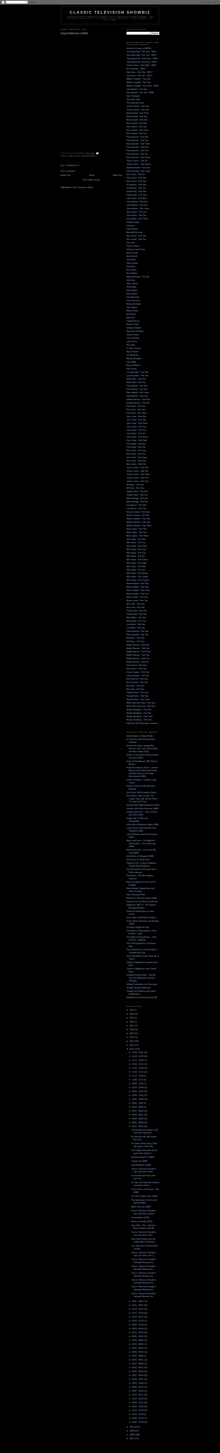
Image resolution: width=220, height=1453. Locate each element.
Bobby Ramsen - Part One (137, 645)
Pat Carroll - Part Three (136, 413)
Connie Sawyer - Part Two (137, 675)
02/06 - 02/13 (138, 1402)
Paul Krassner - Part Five (137, 150)
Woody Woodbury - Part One (138, 709)
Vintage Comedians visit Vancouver (141, 984)
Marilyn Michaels (133, 304)
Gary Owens (131, 307)
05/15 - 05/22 (138, 1348)
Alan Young (131, 369)
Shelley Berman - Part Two (138, 403)
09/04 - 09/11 (138, 1115)
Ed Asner (130, 225)
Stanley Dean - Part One (137, 491)
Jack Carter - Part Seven (137, 437)
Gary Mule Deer (133, 99)
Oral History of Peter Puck (137, 859)
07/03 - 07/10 (138, 1321)
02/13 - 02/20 (138, 1399)
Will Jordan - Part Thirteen (137, 580)
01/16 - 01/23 (138, 1414)
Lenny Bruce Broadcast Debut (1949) (142, 824)
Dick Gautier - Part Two (136, 127)
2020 (132, 1014)
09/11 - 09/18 (138, 1111)
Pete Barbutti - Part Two (136, 389)
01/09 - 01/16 (138, 1418)
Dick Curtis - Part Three (136, 457)
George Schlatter (133, 328)
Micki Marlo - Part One (136, 617)
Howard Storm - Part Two (137, 696)
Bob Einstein (132, 256)
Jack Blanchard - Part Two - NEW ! (141, 55)
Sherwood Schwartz (135, 331)
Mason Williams (133, 365)
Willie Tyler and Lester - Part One (140, 703)
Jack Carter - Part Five (136, 430)
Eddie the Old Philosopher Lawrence (142, 723)
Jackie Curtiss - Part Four (137, 481)
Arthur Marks (132, 290)
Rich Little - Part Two (135, 607)
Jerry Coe (130, 242)
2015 (132, 1033)
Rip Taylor (130, 345)
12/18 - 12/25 (138, 1056)
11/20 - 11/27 (138, 1072)
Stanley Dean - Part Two (137, 495)
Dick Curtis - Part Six (135, 174)
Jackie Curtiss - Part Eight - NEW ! (141, 65)
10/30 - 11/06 (138, 1083)
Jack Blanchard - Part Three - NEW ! (142, 58)
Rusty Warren (132, 351)
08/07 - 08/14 (138, 1301)
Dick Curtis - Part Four (136, 461)
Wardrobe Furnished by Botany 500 (141, 997)
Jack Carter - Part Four (136, 427)
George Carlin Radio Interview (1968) (142, 808)
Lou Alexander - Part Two (137, 375)
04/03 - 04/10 (138, 1371)
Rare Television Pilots (135, 894)
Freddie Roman (133, 321)
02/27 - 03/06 (138, 1391)
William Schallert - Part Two (138, 82)
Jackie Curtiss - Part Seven (138, 164)
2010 (132, 1427)
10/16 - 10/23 (138, 1091)
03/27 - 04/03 (138, 1375)
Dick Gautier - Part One (136, 123)
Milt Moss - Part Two (135, 641)
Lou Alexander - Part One (137, 372)
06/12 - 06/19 (138, 1332)
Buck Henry (131, 270)
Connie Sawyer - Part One (137, 672)
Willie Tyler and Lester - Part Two (140, 706)
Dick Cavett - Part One (136, 236)
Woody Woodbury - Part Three (139, 716)
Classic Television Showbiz (110, 12)
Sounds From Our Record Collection (142, 901)
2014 (132, 1037)
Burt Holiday (131, 273)
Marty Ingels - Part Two (136, 532)
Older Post (117, 175)
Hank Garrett (132, 263)
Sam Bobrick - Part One (136, 89)
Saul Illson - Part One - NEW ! (139, 72)
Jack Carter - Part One (136, 416)
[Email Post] (97, 153)
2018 (132, 1022)
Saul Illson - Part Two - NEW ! (139, 75)
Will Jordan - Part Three (136, 546)
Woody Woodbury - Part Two (138, 713)
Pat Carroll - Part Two (135, 409)
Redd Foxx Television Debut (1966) (141, 898)
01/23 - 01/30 (138, 1410)
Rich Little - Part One (135, 604)
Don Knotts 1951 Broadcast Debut (141, 792)
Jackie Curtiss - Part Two (137, 471)
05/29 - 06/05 (138, 1340)
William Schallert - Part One (138, 79)
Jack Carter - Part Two (136, 420)
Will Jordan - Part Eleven (137, 573)
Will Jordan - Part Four (136, 549)
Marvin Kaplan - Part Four (137, 594)
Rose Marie (131, 287)
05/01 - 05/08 (138, 1356)
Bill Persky (131, 314)
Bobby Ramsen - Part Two (137, 648)
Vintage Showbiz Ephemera (138, 988)
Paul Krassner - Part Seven (138, 157)
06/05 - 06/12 (138, 1336)
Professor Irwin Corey (135, 249)
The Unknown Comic (135, 103)
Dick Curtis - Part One (136, 450)
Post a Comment (68, 171)
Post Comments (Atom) (83, 187)
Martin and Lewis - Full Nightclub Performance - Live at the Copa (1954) (141, 843)
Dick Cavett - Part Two (136, 239)
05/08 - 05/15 (138, 1352)
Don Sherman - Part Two (137, 682)
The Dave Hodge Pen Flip (137, 927)
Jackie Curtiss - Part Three (138, 474)
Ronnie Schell (132, 324)
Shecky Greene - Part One (138, 512)
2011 (132, 1049)
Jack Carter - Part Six (135, 433)
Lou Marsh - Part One (135, 624)
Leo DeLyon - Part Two (136, 508)
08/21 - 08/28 (138, 1122)
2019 (132, 1018)
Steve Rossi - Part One (136, 665)
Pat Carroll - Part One (135, 406)
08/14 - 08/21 (138, 1126)
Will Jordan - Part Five (136, 553)
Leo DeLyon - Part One (136, 505)
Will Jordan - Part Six (135, 556)
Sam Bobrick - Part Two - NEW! (140, 92)
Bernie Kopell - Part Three (137, 113)
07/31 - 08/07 (138, 1305)
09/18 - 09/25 (138, 1107)
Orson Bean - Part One (136, 212)
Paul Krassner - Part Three (138, 144)
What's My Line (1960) (141, 1207)
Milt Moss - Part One (135, 638)
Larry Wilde (131, 362)
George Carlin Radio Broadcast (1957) (142, 805)
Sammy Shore (132, 335)
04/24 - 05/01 (138, 1360)
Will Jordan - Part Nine (136, 566)
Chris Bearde (132, 229)
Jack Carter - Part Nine (136, 198)
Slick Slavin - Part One (136, 178)
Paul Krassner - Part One (137, 137)
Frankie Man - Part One (136, 611)
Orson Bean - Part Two (136, 215)
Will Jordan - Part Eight (136, 563)
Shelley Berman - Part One (138, 399)
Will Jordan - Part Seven (137, 559)
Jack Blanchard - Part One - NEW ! (141, 51)
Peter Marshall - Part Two (137, 635)
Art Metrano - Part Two (136, 188)
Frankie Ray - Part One (136, 191)
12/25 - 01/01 (138, 1052)
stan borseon (88, 156)
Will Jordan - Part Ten (135, 570)
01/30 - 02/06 (138, 1406)
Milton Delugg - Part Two (137, 501)
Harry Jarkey (132, 283)
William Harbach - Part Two (138, 522)
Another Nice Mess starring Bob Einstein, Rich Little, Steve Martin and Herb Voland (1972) (142, 749)
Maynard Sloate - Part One (138, 167)
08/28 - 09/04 (138, 1119)
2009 (132, 1431)
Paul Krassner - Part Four (137, 147)
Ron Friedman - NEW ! (136, 69)
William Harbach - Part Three (138, 525)
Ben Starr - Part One (135, 686)
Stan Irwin (130, 280)
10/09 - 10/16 (138, 1095)
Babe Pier (130, 317)
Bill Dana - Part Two (135, 488)
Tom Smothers (132, 338)
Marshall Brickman (134, 232)
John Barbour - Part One (137, 201)
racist (77, 156)
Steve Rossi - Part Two (136, 669)
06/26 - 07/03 (138, 1325)
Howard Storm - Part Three (138, 699)
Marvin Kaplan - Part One (137, 583)
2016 (132, 1029)
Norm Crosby (132, 253)
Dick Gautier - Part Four (136, 133)
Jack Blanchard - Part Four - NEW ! (141, 62)
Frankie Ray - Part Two (136, 195)
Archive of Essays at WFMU (138, 48)
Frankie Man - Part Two (136, 614)
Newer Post (66, 175)
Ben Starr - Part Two (135, 689)
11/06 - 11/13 (138, 1080)
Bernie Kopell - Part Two (136, 116)
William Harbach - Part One (138, 519)
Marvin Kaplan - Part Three (138, 590)
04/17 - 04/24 (138, 1363)
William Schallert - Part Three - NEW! (142, 86)
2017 (132, 1025)
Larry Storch (131, 341)
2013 (132, 1041)
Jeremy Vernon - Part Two (137, 109)
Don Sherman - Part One (137, 679)
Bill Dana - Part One (135, 485)
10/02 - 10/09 (138, 1099)
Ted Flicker (131, 259)
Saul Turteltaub (133, 96)
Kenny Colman (132, 246)
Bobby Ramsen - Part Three (138, 651)
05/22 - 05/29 (138, 1344)
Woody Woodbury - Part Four (139, 720)
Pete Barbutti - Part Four (137, 396)
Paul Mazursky (132, 297)
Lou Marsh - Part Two (135, 628)
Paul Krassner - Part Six (137, 154)
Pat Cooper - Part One (136, 444)
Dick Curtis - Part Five (136, 464)
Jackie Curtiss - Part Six (137, 161)
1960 (71, 156)
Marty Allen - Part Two (136, 382)
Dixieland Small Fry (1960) (142, 1157)
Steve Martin (132, 294)
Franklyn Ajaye (132, 222)
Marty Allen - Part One (136, 379)
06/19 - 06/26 (138, 1328)
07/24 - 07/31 (138, 1309)
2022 (132, 1010)
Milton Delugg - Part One (137, 498)
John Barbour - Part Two (136, 205)
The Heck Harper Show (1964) (144, 1196)
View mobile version (91, 180)
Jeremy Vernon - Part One (137, 106)
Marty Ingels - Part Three (137, 536)
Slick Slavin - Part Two (136, 181)
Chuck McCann (133, 300)
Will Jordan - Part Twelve (137, 577)
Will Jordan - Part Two (135, 542)
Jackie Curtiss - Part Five (137, 478)
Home (91, 175)
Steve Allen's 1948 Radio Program (141, 917)
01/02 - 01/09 (138, 1422)
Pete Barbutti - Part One (136, 386)
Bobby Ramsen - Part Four (138, 655)
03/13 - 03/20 (138, 1383)
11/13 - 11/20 (138, 1076)
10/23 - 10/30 (138, 1087)
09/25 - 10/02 (138, 1103)
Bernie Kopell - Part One (137, 120)
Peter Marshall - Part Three (138, 171)
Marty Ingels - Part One (136, 529)
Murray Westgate (133, 358)
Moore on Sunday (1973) (142, 1221)
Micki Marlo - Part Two (136, 621)
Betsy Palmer (132, 311)
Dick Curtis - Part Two (135, 454)
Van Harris (130, 266)
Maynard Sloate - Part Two (138, 277)
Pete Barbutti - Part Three (137, 392)
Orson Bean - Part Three (137, 219)
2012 (132, 1045)
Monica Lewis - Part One (137, 597)
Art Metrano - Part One (136, 185)
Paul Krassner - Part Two (137, 140)
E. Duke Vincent (133, 348)
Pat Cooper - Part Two (136, 447)
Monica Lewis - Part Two (137, 600)
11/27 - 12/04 (138, 1068)
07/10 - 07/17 (138, 1317)
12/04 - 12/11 (138, 1064)
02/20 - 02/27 (138, 1395)
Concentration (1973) (140, 1217)
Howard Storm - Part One (137, 692)
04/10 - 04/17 (138, 1367)
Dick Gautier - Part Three (137, 130)
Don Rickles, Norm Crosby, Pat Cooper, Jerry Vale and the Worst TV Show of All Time (141, 799)
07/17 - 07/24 (138, 1313)
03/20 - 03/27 (138, 1379)
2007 (132, 1438)
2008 (132, 1435)
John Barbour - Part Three (137, 208)
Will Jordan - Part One (136, 539)
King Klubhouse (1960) (141, 1165)
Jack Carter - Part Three (136, 423)
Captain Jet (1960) (139, 1161)
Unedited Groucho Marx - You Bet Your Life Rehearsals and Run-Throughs (141, 978)
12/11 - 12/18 (138, 1060)
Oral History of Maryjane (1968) (140, 856)
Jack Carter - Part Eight (136, 440)
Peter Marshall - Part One (137, 631)
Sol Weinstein (132, 355)
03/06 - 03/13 (138, 1387)
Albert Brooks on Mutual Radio (139, 736)
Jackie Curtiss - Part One (137, 467)
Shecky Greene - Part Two (137, 515)
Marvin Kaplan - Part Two (137, 587)
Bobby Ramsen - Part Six (137, 662)
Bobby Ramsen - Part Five (138, 658)
